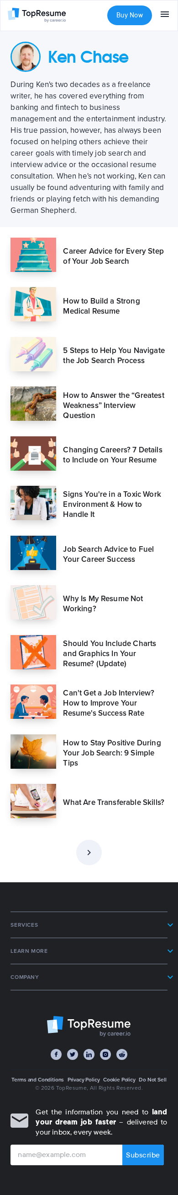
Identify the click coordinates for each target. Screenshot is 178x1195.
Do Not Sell (152, 1079)
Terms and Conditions (37, 1079)
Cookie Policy (119, 1079)
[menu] (164, 15)
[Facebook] (56, 1054)
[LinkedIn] (89, 1054)
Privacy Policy (84, 1079)
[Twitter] (72, 1054)
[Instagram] (105, 1054)
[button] (88, 925)
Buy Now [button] (129, 15)
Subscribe (143, 1155)
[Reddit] (121, 1054)
